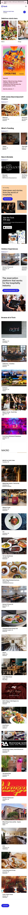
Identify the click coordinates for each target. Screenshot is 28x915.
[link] (10, 113)
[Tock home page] (4, 6)
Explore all (4, 101)
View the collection (7, 89)
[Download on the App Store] (14, 227)
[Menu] (25, 6)
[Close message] (26, 2)
